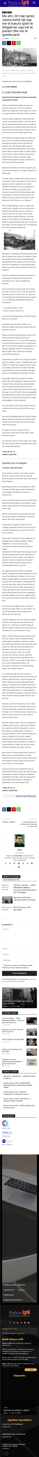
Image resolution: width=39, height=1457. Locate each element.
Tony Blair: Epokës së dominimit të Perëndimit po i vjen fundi (29, 824)
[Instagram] (10, 863)
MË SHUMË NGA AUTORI (11, 880)
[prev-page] (3, 917)
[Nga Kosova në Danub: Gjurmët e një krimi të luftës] (7, 899)
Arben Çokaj (6, 1128)
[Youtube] (19, 867)
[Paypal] (15, 863)
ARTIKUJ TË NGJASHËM (11, 877)
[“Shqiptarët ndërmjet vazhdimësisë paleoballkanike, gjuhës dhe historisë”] (32, 1062)
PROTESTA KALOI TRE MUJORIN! (16, 1004)
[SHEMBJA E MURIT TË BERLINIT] (19, 1397)
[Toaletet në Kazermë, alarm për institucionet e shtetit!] (33, 1446)
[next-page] (6, 917)
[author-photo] (20, 847)
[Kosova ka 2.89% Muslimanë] (33, 1426)
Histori (9, 12)
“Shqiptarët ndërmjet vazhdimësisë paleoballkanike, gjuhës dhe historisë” (12, 1061)
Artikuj (9, 9)
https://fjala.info (19, 853)
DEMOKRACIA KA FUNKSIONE (13, 1434)
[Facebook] (4, 43)
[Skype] (19, 863)
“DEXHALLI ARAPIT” (9, 822)
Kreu (3, 9)
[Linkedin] (17, 1322)
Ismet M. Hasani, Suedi (10, 1083)
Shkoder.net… (6, 1136)
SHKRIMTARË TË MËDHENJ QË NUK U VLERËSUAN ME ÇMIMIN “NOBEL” (17, 1085)
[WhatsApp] (18, 43)
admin (7, 38)
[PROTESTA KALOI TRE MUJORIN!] (7, 909)
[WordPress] (32, 863)
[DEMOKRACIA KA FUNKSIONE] (33, 1436)
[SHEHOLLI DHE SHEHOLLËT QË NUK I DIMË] (32, 1052)
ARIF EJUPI (6, 1076)
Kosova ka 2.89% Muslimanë (12, 1424)
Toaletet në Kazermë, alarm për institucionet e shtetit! (13, 1445)
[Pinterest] (14, 43)
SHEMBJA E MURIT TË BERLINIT (16, 1410)
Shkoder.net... (6, 1345)
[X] (9, 43)
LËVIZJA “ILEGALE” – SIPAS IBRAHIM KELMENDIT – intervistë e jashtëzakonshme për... (13, 1020)
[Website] (28, 863)
